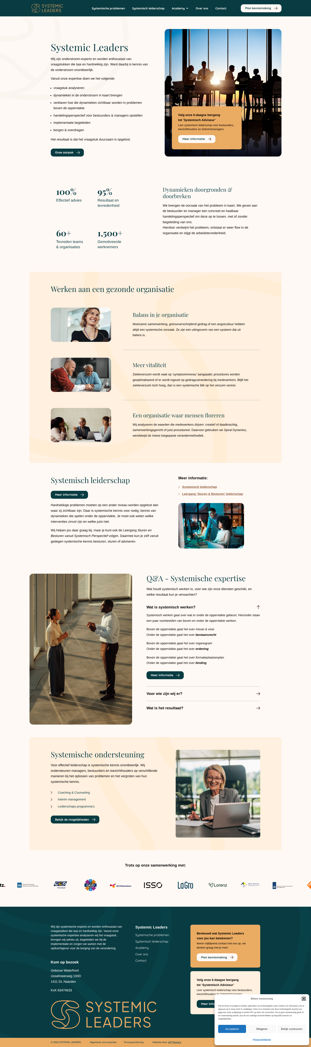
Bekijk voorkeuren (291, 1028)
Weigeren (261, 1028)
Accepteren (232, 1028)
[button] (304, 999)
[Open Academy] (187, 8)
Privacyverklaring (262, 1039)
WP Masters (174, 1042)
